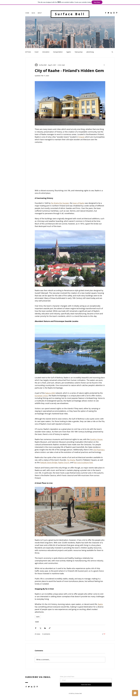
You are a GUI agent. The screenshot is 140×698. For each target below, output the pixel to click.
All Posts (28, 52)
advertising (90, 52)
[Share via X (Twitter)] (40, 628)
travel (36, 52)
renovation (45, 52)
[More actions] (104, 65)
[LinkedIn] (111, 13)
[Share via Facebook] (36, 628)
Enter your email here (67, 676)
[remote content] (70, 167)
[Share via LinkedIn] (45, 628)
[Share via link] (50, 628)
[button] (112, 52)
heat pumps (79, 52)
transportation (58, 52)
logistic (68, 52)
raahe (38, 616)
